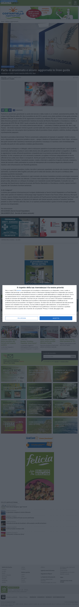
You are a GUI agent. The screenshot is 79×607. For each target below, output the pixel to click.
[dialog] (39, 303)
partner (19, 290)
